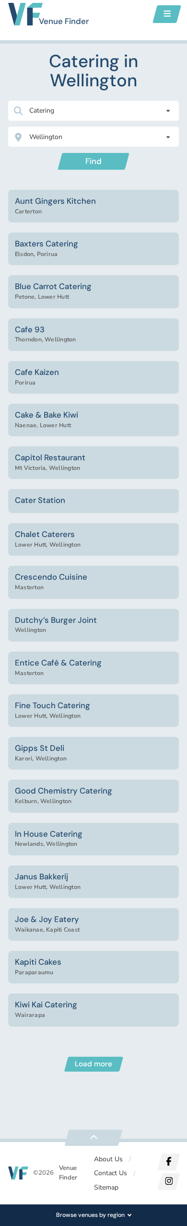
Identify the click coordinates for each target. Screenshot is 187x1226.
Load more (93, 1064)
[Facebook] (168, 1162)
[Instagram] (168, 1181)
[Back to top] (93, 1138)
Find (93, 161)
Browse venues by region (90, 1215)
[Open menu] (166, 14)
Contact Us (110, 1173)
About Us (108, 1159)
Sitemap (106, 1187)
